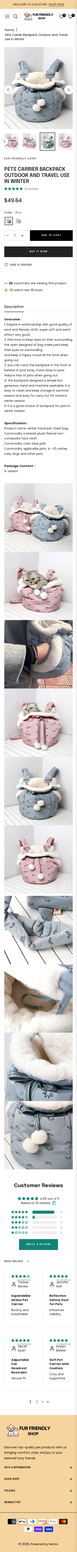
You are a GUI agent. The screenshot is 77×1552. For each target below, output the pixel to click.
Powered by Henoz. (45, 1544)
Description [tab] (14, 307)
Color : (13, 212)
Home (9, 30)
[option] (38, 88)
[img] (20, 1276)
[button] (14, 189)
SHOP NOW (56, 4)
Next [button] (69, 89)
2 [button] (37, 1402)
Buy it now (38, 251)
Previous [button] (8, 89)
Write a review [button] (38, 1244)
